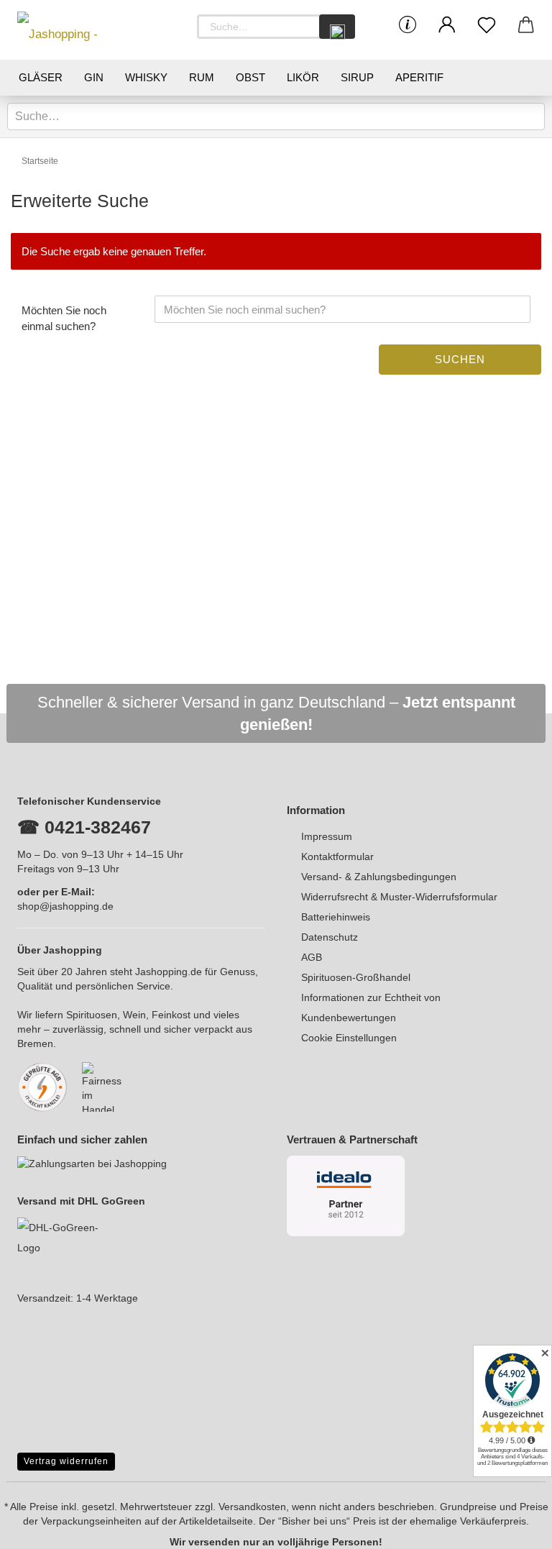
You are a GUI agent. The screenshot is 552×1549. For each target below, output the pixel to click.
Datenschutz (329, 937)
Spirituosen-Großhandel (355, 977)
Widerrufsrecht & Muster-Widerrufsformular (399, 897)
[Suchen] (337, 26)
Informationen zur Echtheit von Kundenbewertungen (371, 1007)
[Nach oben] (512, 1527)
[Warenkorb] (526, 25)
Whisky (146, 77)
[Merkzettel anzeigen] (486, 25)
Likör (303, 77)
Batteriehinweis (335, 917)
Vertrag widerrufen (66, 1461)
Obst (250, 77)
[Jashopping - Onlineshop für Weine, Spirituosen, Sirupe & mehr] (82, 30)
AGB (311, 957)
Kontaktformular (337, 856)
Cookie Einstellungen (349, 1037)
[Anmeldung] (446, 25)
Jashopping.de (168, 971)
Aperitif (419, 77)
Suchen (460, 359)
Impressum (326, 836)
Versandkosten (252, 1506)
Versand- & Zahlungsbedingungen (378, 876)
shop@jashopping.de (65, 906)
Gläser (41, 77)
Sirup (357, 77)
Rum (201, 77)
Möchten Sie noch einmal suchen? (64, 318)
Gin (94, 77)
